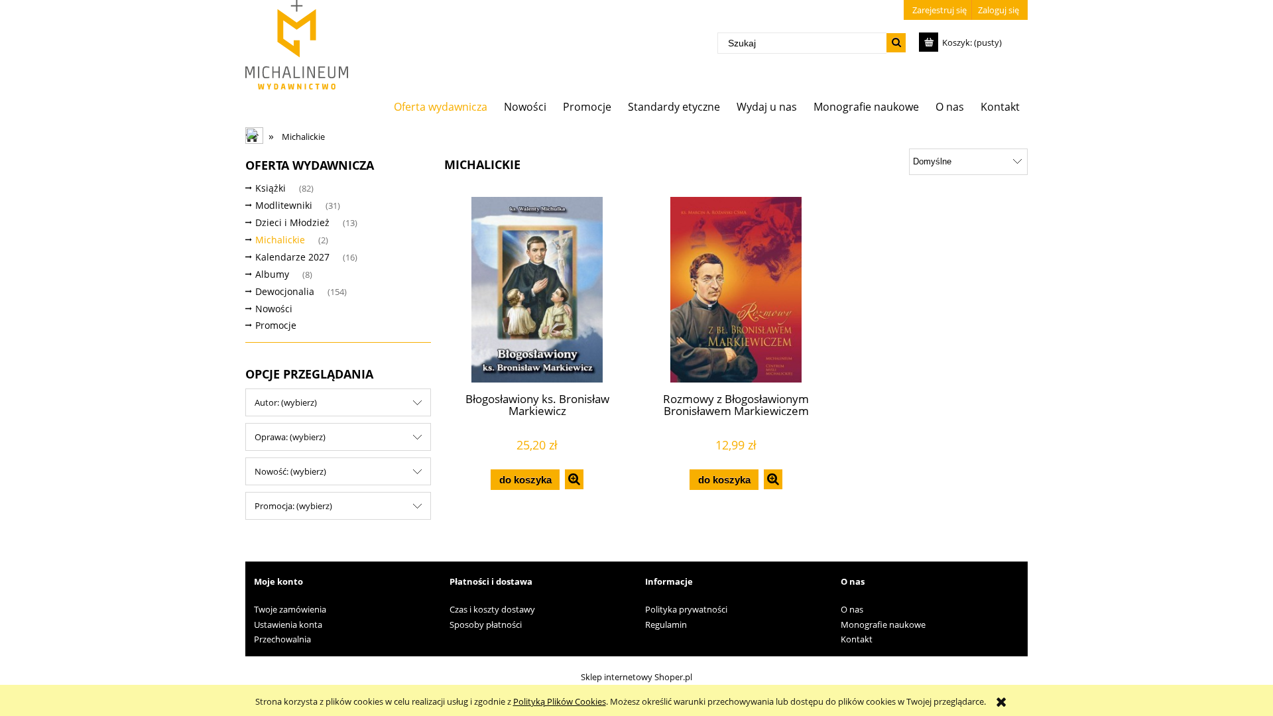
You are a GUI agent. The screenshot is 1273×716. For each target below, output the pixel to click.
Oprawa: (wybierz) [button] (290, 437)
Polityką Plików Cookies (559, 701)
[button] (574, 479)
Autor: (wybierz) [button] (286, 402)
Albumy (272, 274)
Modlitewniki (283, 205)
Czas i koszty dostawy (492, 609)
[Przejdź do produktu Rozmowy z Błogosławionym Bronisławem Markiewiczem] (736, 290)
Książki (270, 188)
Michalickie (280, 239)
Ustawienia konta (288, 624)
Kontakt (857, 639)
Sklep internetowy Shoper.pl (636, 677)
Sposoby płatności (486, 624)
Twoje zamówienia (290, 609)
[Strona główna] (296, 45)
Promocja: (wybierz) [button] (293, 506)
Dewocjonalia (284, 291)
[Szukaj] (896, 42)
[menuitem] (441, 106)
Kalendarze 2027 (292, 257)
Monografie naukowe (883, 624)
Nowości (273, 308)
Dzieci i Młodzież (292, 222)
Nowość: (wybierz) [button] (290, 471)
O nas (852, 609)
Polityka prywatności (686, 609)
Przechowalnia (282, 639)
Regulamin (666, 624)
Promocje (275, 325)
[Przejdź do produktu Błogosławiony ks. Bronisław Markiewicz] (537, 290)
